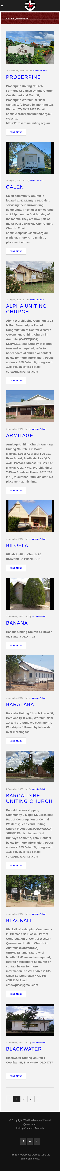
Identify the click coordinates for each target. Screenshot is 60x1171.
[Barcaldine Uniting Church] (30, 767)
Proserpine (23, 77)
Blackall (19, 920)
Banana (17, 623)
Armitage (19, 435)
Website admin (40, 71)
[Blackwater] (30, 1020)
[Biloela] (30, 516)
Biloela (17, 545)
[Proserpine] (30, 47)
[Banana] (30, 594)
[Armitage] (30, 406)
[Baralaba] (30, 673)
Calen (15, 186)
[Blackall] (30, 891)
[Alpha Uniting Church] (30, 277)
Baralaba (20, 704)
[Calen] (30, 158)
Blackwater (24, 1048)
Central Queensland (17, 18)
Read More (16, 132)
